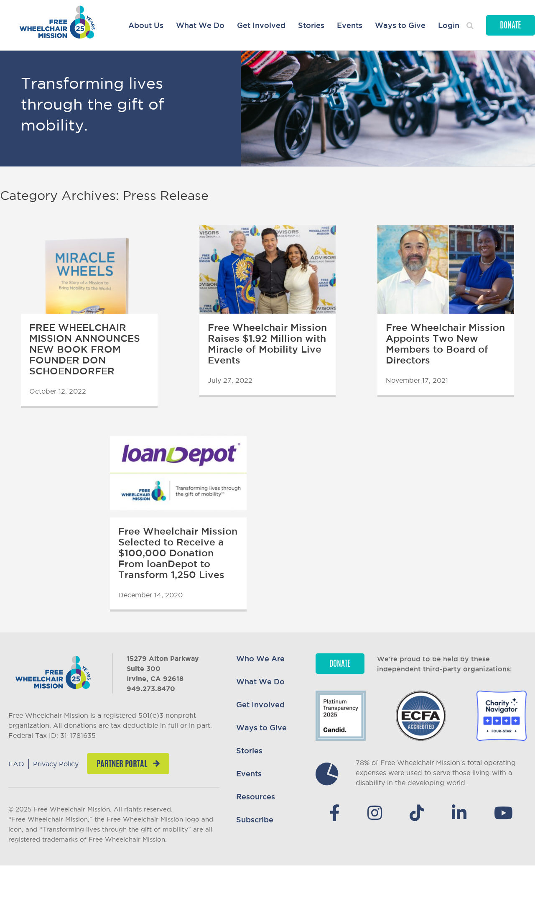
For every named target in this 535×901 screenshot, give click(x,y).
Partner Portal (122, 764)
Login (448, 25)
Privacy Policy (56, 764)
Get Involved (261, 25)
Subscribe (254, 819)
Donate (510, 26)
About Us (145, 25)
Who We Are (260, 658)
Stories (311, 25)
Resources (255, 796)
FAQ (16, 764)
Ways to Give (400, 25)
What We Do (200, 25)
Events (349, 25)
